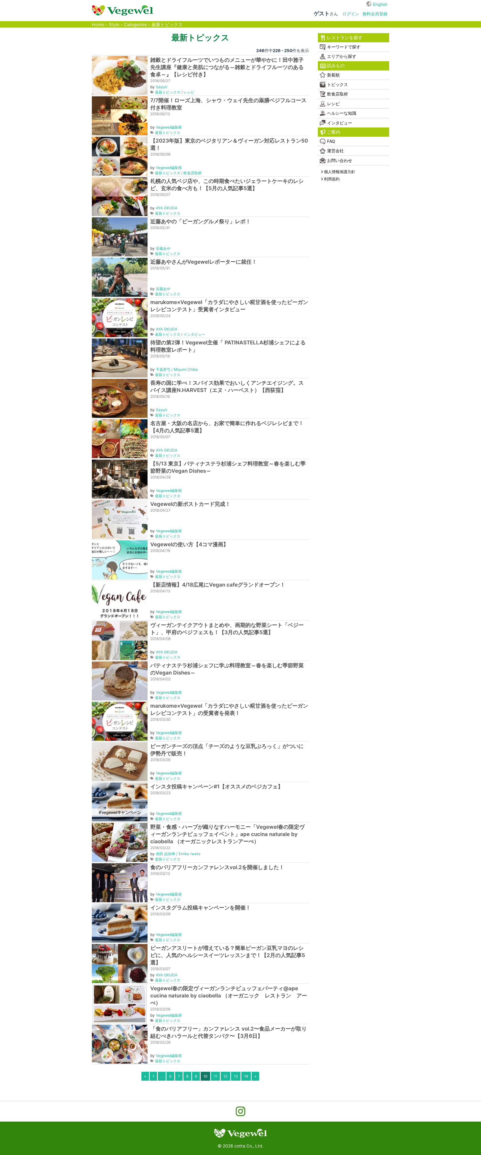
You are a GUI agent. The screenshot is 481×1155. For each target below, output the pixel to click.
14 (246, 1076)
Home (98, 24)
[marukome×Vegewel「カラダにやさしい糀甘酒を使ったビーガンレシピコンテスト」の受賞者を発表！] (120, 721)
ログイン (350, 13)
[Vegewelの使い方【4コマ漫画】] (120, 559)
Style (114, 24)
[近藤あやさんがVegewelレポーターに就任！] (120, 276)
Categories (135, 24)
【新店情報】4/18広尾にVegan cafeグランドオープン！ (217, 585)
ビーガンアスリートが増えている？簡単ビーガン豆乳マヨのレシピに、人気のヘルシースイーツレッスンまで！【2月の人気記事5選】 (227, 955)
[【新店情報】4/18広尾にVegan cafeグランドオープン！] (120, 599)
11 (215, 1076)
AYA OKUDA (166, 208)
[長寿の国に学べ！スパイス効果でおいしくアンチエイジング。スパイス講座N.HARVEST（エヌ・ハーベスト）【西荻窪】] (120, 398)
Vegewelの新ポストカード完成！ (190, 504)
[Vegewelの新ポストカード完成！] (120, 519)
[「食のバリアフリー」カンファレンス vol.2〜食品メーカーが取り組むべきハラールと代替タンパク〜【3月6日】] (120, 1043)
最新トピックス (167, 92)
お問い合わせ (339, 160)
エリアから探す (341, 56)
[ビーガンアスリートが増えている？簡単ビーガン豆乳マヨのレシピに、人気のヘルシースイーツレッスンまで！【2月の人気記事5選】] (120, 963)
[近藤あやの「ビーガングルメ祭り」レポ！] (120, 236)
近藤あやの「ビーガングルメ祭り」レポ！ (200, 221)
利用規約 (332, 178)
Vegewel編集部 (169, 127)
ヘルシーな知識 (341, 113)
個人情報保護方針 (339, 171)
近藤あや (163, 248)
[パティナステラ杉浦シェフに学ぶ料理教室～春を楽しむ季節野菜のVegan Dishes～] (120, 680)
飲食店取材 (192, 173)
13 (236, 1076)
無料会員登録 (374, 13)
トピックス (337, 84)
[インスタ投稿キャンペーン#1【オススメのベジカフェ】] (120, 801)
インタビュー (194, 334)
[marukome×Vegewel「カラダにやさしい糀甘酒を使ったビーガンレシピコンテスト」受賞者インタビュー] (120, 317)
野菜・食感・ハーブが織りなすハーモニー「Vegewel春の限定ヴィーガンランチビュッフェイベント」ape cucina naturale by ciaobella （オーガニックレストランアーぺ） (227, 834)
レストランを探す (344, 37)
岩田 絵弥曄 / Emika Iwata (178, 854)
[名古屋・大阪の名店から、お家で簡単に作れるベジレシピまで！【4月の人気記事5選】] (120, 438)
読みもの (336, 65)
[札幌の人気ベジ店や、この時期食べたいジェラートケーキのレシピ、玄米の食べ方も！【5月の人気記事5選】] (120, 196)
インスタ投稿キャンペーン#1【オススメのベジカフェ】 (216, 786)
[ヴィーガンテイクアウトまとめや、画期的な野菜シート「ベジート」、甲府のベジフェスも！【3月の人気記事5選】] (120, 640)
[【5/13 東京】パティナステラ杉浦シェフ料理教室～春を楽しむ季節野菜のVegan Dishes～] (120, 478)
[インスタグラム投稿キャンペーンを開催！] (120, 922)
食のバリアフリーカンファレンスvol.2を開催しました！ (217, 867)
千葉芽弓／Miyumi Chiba (177, 369)
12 (225, 1076)
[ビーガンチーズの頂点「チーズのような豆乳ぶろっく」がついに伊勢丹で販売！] (120, 761)
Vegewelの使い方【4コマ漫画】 (189, 544)
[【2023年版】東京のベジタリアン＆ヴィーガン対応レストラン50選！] (120, 155)
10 (205, 1076)
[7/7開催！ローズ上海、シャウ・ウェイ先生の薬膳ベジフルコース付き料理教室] (120, 115)
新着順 (333, 75)
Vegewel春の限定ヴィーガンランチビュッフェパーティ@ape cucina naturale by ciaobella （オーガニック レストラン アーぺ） (228, 995)
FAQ (331, 141)
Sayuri (161, 87)
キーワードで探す (343, 47)
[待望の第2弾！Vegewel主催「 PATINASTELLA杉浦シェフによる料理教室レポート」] (120, 357)
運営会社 (335, 150)
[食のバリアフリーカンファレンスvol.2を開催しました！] (120, 882)
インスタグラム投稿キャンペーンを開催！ (200, 907)
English (380, 4)
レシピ (188, 92)
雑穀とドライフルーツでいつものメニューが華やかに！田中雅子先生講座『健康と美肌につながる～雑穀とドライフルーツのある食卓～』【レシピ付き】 (227, 67)
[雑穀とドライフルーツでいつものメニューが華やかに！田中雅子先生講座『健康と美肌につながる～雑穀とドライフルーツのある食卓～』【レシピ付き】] (120, 75)
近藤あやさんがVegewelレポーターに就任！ (203, 262)
